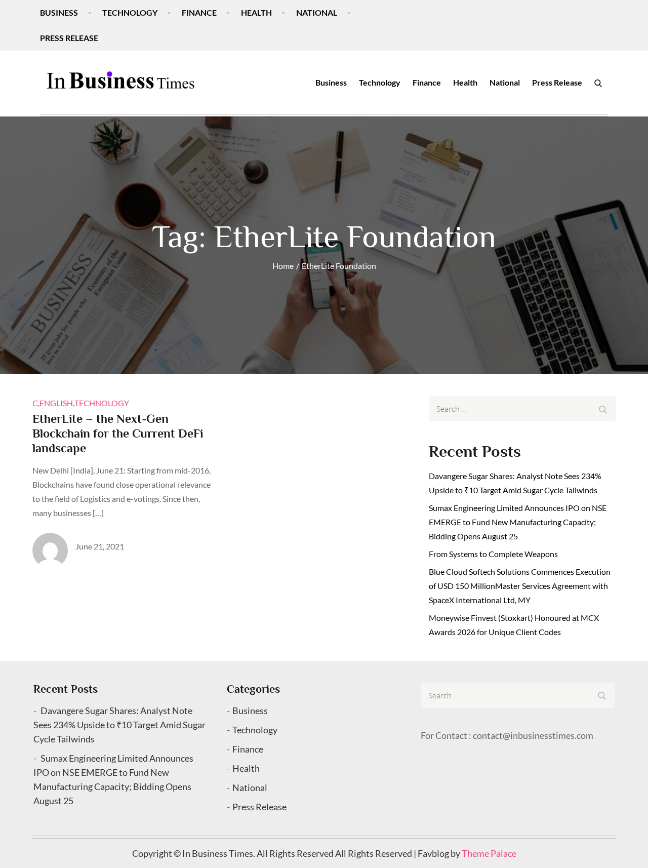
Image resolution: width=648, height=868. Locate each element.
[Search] (598, 82)
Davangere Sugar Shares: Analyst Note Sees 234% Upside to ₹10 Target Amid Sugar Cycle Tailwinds (119, 724)
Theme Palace (489, 853)
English (56, 403)
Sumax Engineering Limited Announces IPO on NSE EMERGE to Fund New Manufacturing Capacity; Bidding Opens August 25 (517, 522)
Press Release (69, 38)
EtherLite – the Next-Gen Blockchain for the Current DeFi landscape (117, 433)
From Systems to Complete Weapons (493, 554)
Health (256, 12)
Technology (129, 12)
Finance (199, 12)
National (316, 12)
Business (59, 12)
